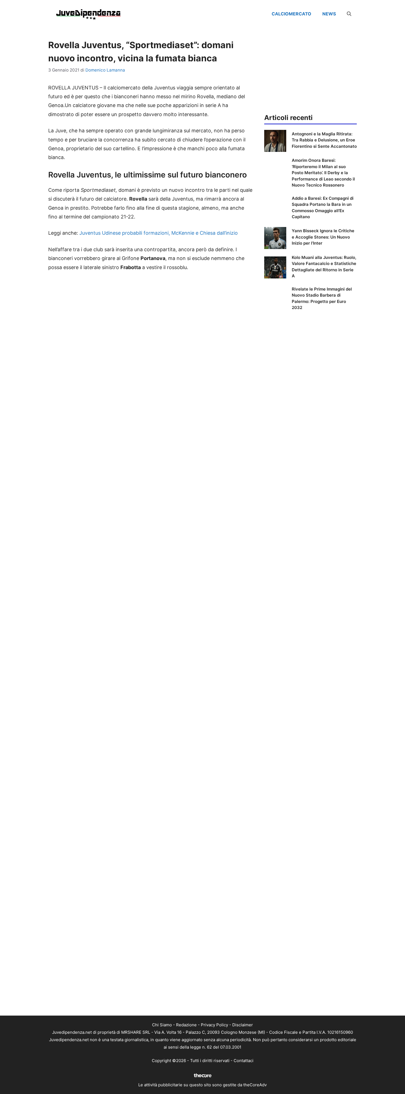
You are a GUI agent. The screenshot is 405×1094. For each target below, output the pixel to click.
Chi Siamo (162, 1024)
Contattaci (243, 1060)
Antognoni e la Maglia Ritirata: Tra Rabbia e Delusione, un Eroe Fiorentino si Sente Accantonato (324, 140)
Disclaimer (242, 1024)
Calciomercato (291, 14)
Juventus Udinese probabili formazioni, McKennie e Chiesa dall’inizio (158, 233)
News (329, 14)
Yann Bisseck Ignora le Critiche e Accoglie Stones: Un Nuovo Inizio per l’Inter (323, 237)
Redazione (186, 1024)
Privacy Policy (214, 1024)
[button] (349, 14)
